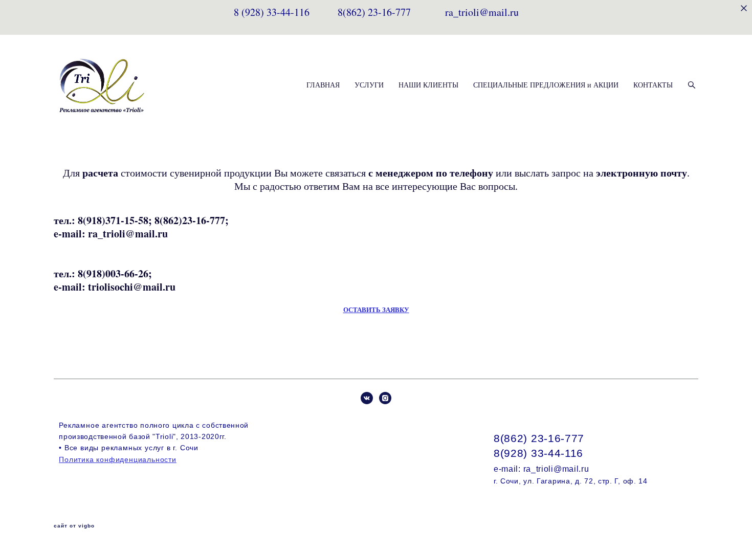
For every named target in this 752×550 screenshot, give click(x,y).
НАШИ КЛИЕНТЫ (428, 85)
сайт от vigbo (74, 526)
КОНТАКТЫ (653, 85)
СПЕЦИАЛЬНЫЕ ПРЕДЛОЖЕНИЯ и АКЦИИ (545, 85)
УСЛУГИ (369, 85)
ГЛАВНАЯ (323, 85)
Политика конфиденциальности (117, 459)
